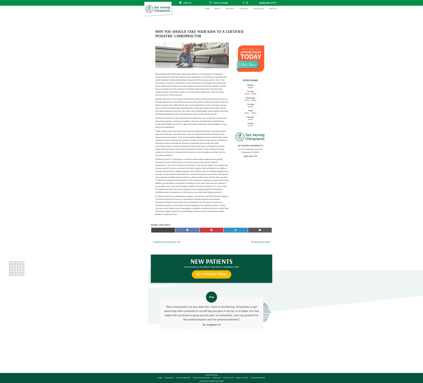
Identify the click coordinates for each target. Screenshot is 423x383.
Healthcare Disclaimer (201, 378)
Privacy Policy (228, 378)
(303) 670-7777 (267, 3)
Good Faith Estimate (258, 378)
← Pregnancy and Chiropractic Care (165, 242)
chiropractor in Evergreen (212, 74)
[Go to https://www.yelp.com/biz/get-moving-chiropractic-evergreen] (247, 3)
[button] (211, 274)
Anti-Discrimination (183, 378)
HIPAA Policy (216, 378)
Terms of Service (242, 378)
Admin (160, 378)
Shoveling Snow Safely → (261, 242)
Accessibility (169, 378)
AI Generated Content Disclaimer (211, 381)
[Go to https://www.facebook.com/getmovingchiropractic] (244, 3)
